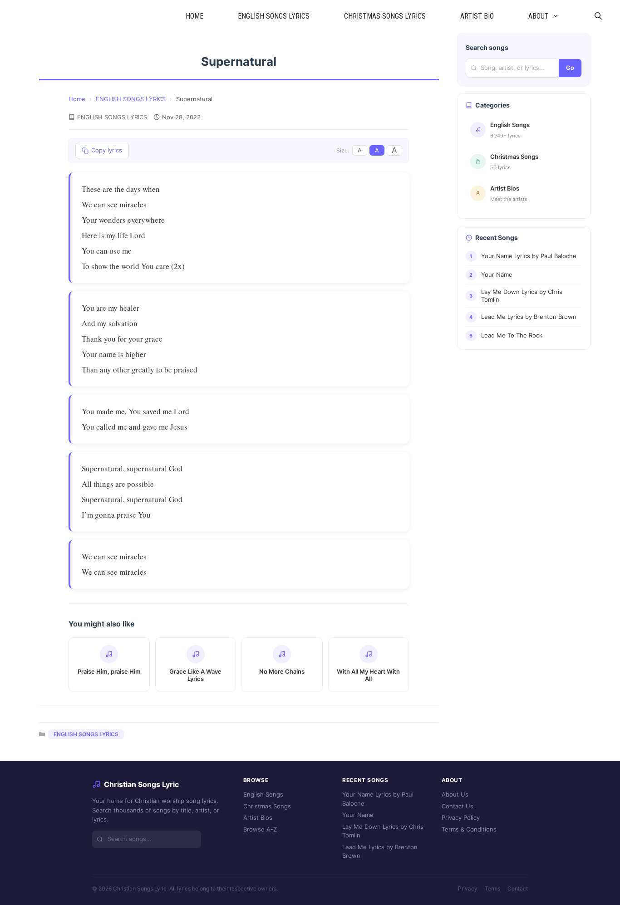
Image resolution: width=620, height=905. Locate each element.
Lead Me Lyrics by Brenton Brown (380, 851)
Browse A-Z (260, 829)
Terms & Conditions (469, 829)
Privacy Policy (461, 817)
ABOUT (538, 16)
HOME (194, 16)
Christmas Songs (267, 806)
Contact (517, 888)
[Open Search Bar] (598, 16)
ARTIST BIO (477, 16)
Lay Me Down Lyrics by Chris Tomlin (382, 831)
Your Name (358, 814)
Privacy (467, 888)
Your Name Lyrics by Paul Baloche (377, 799)
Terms (492, 888)
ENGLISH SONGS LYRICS (274, 16)
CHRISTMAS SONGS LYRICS (385, 16)
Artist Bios (257, 817)
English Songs (263, 794)
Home (77, 99)
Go (570, 67)
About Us (455, 794)
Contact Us (457, 806)
